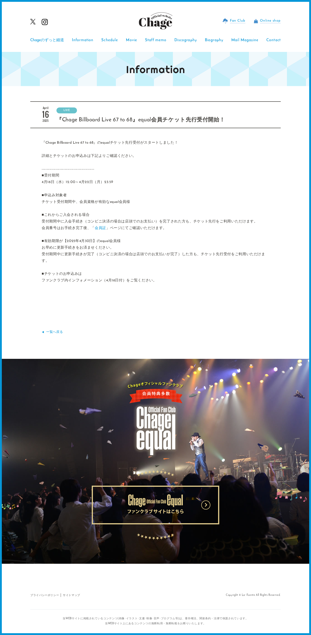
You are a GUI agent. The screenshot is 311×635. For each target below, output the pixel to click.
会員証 (100, 228)
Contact (273, 40)
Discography (185, 40)
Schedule (109, 40)
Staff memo (156, 40)
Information (83, 40)
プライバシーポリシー (44, 595)
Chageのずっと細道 (47, 40)
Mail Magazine (244, 40)
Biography (214, 40)
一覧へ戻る (54, 332)
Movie (131, 40)
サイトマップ (71, 595)
